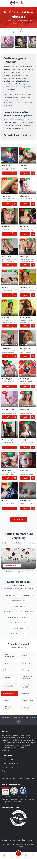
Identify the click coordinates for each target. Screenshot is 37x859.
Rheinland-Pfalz (23, 717)
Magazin (4, 771)
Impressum (31, 840)
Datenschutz (21, 840)
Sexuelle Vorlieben (8, 767)
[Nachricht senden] (15, 173)
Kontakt (12, 840)
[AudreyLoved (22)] (13, 554)
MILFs (4, 717)
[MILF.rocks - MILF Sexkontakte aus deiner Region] (18, 3)
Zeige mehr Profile (18, 519)
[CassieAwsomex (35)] (24, 551)
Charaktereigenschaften (10, 763)
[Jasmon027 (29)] (27, 553)
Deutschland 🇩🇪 (12, 717)
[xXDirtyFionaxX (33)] (22, 556)
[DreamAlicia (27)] (8, 549)
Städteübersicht (7, 760)
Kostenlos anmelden (11, 566)
